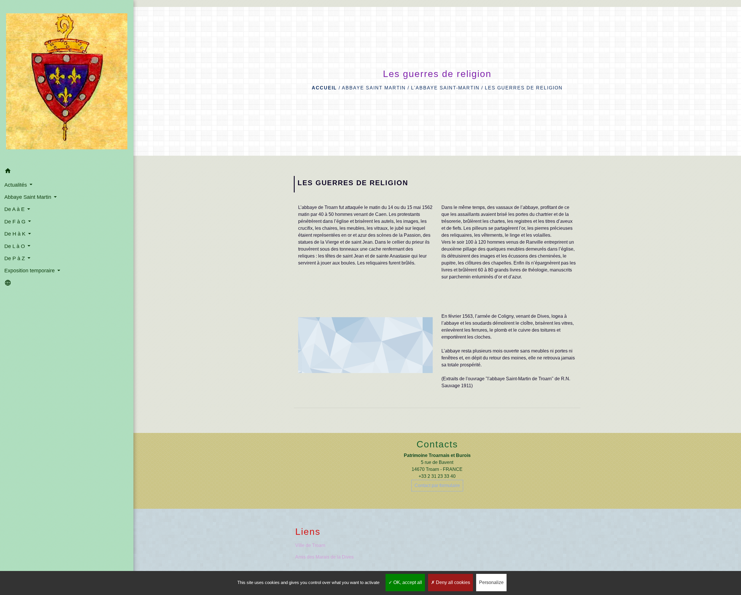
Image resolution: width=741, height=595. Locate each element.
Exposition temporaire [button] (30, 270)
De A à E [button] (15, 209)
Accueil (324, 87)
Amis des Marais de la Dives (324, 556)
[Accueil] (66, 82)
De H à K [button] (15, 234)
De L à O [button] (15, 246)
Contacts (437, 444)
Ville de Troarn (310, 545)
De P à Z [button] (15, 258)
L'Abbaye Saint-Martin (445, 87)
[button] (66, 172)
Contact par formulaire (437, 485)
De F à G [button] (15, 222)
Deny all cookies (452, 582)
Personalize (491, 582)
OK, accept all (407, 582)
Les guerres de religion (524, 87)
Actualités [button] (16, 185)
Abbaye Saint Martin (374, 87)
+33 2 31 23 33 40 (437, 476)
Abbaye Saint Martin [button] (28, 197)
